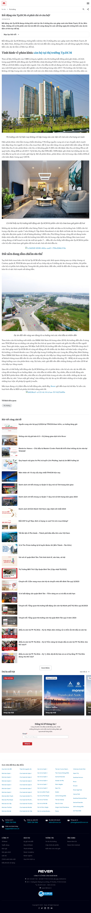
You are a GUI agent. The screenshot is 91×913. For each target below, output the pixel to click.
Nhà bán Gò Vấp (6, 803)
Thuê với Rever (28, 849)
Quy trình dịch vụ (29, 859)
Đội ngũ (4, 849)
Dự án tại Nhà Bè (42, 803)
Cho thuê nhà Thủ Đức (26, 803)
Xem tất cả (83, 672)
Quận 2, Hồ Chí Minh (10, 710)
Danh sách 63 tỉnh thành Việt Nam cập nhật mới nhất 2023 (42, 509)
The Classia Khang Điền (62, 773)
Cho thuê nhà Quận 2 (26, 777)
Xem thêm (45, 668)
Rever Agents (28, 856)
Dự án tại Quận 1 (42, 769)
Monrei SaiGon (51, 707)
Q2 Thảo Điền (77, 811)
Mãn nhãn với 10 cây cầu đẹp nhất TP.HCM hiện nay (39, 473)
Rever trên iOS (72, 841)
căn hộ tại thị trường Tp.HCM (53, 52)
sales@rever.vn (55, 822)
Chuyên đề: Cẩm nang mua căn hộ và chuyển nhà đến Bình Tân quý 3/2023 (49, 581)
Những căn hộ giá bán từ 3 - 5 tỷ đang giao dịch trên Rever (42, 436)
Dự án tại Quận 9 (42, 788)
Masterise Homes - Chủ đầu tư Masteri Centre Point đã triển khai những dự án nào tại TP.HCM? (53, 449)
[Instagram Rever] (48, 908)
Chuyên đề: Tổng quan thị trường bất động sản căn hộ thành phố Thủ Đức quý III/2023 (53, 606)
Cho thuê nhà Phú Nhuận (27, 800)
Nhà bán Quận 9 (6, 792)
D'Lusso (75, 786)
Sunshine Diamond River (80, 798)
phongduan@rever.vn (79, 822)
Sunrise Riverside (60, 777)
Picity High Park (77, 790)
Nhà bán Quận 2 (6, 777)
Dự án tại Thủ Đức (43, 800)
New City (57, 788)
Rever (53, 386)
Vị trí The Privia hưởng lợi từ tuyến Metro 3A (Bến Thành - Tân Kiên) (45, 545)
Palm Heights (59, 784)
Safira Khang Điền (78, 806)
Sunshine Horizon (78, 777)
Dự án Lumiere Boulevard (44, 811)
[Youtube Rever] (51, 908)
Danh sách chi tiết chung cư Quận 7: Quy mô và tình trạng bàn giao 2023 (48, 497)
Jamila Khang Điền (60, 796)
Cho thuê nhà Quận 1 (26, 773)
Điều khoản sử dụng (8, 863)
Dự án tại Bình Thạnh (43, 792)
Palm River (8, 707)
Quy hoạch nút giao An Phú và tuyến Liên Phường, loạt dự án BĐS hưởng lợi (49, 460)
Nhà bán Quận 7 (6, 788)
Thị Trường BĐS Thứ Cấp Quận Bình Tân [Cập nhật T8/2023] (43, 569)
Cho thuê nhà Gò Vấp (26, 811)
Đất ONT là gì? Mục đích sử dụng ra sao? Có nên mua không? (43, 521)
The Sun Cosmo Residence (62, 769)
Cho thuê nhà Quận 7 (26, 788)
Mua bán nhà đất (7, 769)
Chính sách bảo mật (8, 859)
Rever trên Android (73, 845)
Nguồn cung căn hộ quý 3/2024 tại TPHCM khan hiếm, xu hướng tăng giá (48, 424)
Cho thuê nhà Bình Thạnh (27, 796)
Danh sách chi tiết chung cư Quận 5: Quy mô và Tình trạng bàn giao (46, 485)
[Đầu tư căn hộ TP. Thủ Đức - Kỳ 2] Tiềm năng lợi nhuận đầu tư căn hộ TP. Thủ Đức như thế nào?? (53, 643)
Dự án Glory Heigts (43, 807)
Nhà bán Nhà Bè (6, 811)
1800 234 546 (10, 822)
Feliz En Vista (59, 803)
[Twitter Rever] (42, 908)
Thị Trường (7, 406)
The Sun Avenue (59, 800)
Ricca (74, 781)
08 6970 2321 (42, 885)
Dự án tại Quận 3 (42, 777)
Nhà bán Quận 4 (6, 785)
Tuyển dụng (5, 845)
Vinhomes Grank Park (79, 769)
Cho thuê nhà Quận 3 (26, 781)
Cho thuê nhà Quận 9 (26, 792)
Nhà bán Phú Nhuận (7, 800)
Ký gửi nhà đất (28, 841)
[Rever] (45, 871)
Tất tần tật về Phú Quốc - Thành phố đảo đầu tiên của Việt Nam (44, 533)
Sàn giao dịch (6, 852)
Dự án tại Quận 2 (42, 773)
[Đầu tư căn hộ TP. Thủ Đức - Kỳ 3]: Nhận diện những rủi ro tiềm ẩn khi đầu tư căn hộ (52, 630)
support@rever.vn (12, 829)
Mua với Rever (28, 845)
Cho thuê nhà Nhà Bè (26, 807)
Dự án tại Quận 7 (42, 784)
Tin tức (4, 9)
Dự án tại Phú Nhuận (43, 796)
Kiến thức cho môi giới (53, 849)
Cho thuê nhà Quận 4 (26, 785)
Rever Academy (29, 852)
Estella (57, 792)
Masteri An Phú (59, 780)
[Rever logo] (4, 3)
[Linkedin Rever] (45, 908)
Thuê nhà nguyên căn (26, 769)
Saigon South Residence (62, 807)
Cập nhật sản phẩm (52, 845)
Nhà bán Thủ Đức (7, 807)
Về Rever (4, 841)
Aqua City (76, 773)
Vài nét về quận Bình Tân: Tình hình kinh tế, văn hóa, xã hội (42, 557)
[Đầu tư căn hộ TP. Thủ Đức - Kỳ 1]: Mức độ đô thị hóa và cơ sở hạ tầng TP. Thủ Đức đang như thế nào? (52, 655)
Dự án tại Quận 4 (42, 780)
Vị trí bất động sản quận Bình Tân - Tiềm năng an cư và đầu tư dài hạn (47, 594)
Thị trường (12, 9)
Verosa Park (76, 794)
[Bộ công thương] (45, 894)
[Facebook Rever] (39, 908)
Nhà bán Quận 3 (6, 781)
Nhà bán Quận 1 (6, 773)
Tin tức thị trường (51, 841)
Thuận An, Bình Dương (53, 710)
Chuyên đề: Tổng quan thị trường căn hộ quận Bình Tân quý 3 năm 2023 (47, 618)
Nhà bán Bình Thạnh (7, 796)
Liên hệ (4, 856)
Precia (57, 811)
